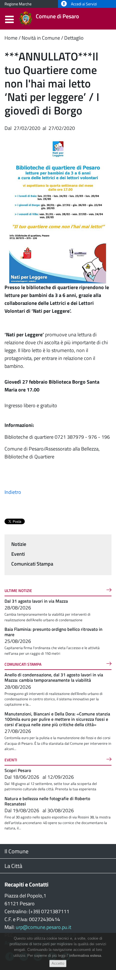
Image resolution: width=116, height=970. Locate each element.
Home (11, 38)
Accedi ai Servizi (83, 4)
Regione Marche (18, 4)
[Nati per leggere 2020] (58, 207)
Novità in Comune (41, 38)
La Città (13, 865)
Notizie (18, 544)
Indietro (13, 492)
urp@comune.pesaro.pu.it (43, 927)
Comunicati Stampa (32, 564)
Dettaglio (74, 38)
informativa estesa (85, 955)
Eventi (18, 554)
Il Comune (16, 851)
